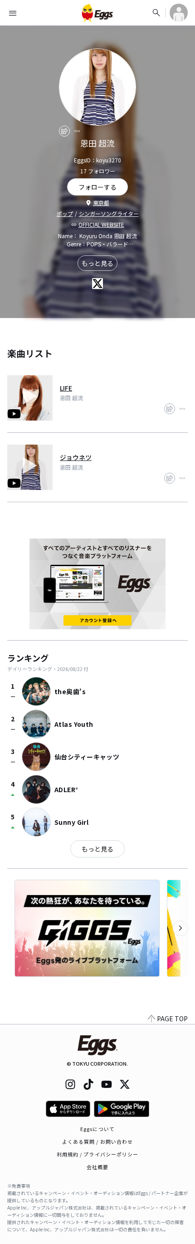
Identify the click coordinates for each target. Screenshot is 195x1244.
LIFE (66, 387)
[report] (77, 131)
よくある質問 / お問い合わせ (97, 1141)
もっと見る (97, 263)
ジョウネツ (76, 457)
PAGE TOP (172, 1018)
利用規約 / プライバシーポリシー (98, 1154)
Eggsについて (97, 1128)
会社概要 (97, 1167)
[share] (64, 131)
